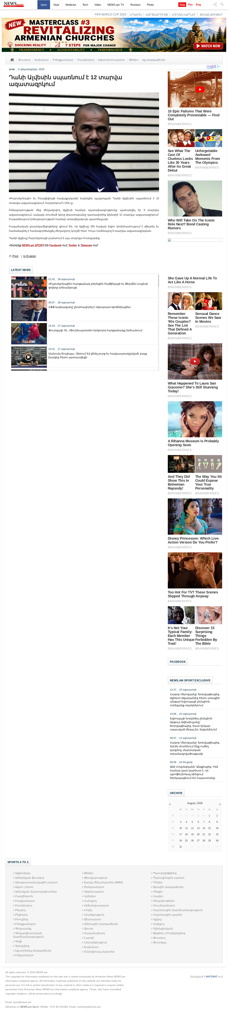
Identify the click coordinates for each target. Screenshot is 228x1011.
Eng (198, 4)
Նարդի (89, 937)
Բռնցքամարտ (63, 59)
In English (29, 256)
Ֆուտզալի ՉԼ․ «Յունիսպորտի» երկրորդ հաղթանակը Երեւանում (95, 330)
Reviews (135, 4)
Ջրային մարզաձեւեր (168, 886)
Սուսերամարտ (164, 905)
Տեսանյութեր (211, 14)
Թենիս (133, 59)
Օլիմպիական (163, 928)
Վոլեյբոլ (158, 923)
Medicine (71, 4)
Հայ (182, 4)
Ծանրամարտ (94, 886)
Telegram (86, 245)
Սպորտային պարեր (167, 914)
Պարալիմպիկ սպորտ (168, 877)
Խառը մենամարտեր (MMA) (103, 882)
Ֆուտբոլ (24, 59)
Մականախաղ (94, 933)
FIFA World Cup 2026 (110, 14)
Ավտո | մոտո (24, 886)
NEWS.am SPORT (33, 245)
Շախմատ (41, 59)
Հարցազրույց (157, 14)
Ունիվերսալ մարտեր (99, 951)
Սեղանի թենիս (164, 900)
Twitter (72, 245)
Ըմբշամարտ (24, 955)
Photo (150, 4)
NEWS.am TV (115, 4)
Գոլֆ (18, 941)
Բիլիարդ (21, 914)
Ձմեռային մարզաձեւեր (101, 923)
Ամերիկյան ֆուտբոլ (29, 877)
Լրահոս (136, 14)
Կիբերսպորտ (94, 891)
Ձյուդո (88, 928)
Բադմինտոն (24, 896)
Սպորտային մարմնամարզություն (178, 910)
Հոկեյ (88, 910)
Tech (85, 4)
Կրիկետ (90, 896)
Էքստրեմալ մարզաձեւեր (33, 950)
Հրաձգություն (94, 914)
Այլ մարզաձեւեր (153, 59)
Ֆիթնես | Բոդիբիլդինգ (169, 933)
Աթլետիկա (22, 873)
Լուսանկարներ (184, 14)
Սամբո (158, 896)
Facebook (55, 245)
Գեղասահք (23, 928)
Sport (44, 4)
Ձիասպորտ (92, 919)
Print (15, 256)
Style (56, 4)
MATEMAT (211, 976)
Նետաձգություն (95, 942)
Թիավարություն (96, 877)
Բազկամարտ (25, 900)
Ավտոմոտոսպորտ (111, 59)
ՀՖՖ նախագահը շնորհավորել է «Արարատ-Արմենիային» (89, 307)
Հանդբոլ (90, 900)
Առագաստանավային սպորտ (36, 882)
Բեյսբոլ (20, 910)
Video (97, 4)
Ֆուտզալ (159, 942)
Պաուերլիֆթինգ (165, 873)
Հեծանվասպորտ (96, 905)
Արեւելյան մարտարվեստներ (36, 891)
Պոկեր (157, 882)
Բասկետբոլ (85, 59)
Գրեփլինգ (22, 945)
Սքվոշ (157, 919)
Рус (190, 4)
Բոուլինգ (21, 919)
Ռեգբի (157, 891)
